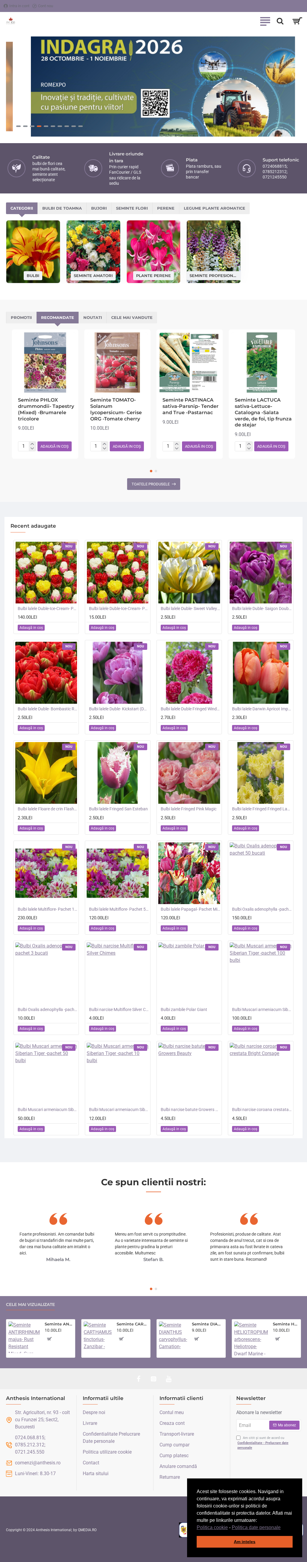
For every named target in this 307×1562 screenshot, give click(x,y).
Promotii (21, 317)
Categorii (21, 208)
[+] (32, 444)
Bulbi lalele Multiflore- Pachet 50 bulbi (118, 909)
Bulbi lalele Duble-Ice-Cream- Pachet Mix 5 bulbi (118, 608)
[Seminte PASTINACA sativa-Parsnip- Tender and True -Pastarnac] (189, 362)
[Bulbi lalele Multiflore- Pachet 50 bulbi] (117, 873)
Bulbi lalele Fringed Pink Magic (188, 808)
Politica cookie (212, 1527)
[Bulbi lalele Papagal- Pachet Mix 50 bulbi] (189, 873)
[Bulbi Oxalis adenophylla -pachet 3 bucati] (46, 973)
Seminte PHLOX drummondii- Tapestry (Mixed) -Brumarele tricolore (46, 409)
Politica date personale (256, 1527)
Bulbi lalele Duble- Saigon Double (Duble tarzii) (261, 608)
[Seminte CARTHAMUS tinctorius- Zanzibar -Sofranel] (98, 1336)
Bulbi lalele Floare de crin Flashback (47, 808)
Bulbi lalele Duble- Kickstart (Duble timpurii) (118, 708)
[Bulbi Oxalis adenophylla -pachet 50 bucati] (260, 873)
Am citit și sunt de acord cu (262, 1443)
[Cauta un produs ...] (280, 21)
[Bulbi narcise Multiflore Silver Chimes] (117, 973)
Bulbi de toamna (62, 208)
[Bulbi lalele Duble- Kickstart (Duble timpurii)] (117, 672)
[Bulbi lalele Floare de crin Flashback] (46, 773)
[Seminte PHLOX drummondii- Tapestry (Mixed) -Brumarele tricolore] (45, 362)
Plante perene (153, 275)
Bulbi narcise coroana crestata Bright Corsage (261, 1109)
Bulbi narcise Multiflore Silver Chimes (118, 1009)
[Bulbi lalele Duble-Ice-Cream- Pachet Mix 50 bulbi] (46, 572)
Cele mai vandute (132, 317)
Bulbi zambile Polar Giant (184, 1009)
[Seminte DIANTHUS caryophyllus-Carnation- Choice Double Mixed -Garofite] (173, 1336)
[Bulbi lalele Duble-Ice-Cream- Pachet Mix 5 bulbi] (117, 572)
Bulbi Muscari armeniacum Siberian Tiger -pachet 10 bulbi (118, 1109)
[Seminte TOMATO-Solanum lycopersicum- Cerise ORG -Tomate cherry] (117, 362)
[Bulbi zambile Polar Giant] (189, 973)
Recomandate (57, 317)
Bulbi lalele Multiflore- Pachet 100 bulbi (47, 909)
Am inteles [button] (244, 1541)
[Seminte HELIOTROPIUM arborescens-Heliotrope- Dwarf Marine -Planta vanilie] (251, 1338)
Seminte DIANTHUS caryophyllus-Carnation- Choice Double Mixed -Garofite (207, 1324)
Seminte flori (132, 208)
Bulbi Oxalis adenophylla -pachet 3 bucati (47, 1009)
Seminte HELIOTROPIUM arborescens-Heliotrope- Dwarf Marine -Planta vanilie (286, 1324)
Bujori (99, 208)
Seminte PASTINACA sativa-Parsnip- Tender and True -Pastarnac (190, 406)
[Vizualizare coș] (297, 21)
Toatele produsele (151, 484)
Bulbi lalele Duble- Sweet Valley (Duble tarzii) (190, 608)
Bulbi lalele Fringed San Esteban (118, 808)
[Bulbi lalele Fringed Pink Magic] (189, 773)
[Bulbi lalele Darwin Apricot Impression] (260, 672)
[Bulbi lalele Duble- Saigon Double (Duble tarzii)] (260, 572)
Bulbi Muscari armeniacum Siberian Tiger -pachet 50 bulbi (47, 1109)
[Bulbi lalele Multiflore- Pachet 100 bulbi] (46, 873)
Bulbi (33, 275)
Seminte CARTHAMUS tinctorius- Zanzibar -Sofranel (132, 1324)
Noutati (92, 317)
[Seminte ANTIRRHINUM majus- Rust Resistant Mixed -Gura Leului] (24, 1337)
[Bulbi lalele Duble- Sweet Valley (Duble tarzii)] (189, 572)
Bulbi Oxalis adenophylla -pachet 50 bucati (261, 909)
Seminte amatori (93, 275)
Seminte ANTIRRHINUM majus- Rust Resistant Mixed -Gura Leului (59, 1324)
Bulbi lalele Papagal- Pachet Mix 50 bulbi (190, 909)
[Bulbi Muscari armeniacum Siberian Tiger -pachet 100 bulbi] (260, 973)
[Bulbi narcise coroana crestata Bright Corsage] (260, 1073)
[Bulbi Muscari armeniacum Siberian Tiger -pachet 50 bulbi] (46, 1073)
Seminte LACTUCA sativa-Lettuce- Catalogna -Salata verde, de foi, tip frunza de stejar (263, 412)
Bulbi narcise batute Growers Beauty (190, 1109)
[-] (32, 448)
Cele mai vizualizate (30, 1304)
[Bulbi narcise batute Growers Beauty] (189, 1073)
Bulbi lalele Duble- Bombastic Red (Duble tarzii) (47, 708)
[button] (283, 1528)
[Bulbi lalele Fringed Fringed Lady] (260, 773)
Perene (165, 208)
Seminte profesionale (213, 275)
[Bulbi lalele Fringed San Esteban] (117, 773)
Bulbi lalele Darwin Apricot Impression (261, 708)
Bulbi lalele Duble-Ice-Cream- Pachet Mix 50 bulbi (47, 608)
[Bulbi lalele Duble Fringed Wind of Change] (189, 672)
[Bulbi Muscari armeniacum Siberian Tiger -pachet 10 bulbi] (117, 1073)
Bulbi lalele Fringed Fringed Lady (261, 808)
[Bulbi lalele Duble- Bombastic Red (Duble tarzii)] (46, 672)
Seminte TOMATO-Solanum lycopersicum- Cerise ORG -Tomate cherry (116, 409)
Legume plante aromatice (214, 208)
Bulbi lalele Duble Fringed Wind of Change (190, 708)
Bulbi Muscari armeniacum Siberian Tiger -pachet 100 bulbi (261, 1009)
